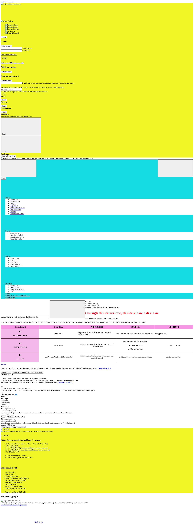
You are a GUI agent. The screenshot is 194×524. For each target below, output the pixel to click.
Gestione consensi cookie (14, 486)
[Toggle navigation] (18, 168)
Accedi (4, 37)
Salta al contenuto (7, 2)
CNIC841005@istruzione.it (29, 448)
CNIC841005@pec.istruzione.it (30, 450)
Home (87, 301)
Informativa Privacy (12, 476)
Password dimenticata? (9, 55)
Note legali (9, 474)
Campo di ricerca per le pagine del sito (14, 317)
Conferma (12, 156)
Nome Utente (27, 48)
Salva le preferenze (18, 427)
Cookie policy (10, 472)
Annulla (4, 156)
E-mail (24, 83)
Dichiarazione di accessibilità (15, 480)
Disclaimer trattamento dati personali (14, 505)
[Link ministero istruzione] (11, 4)
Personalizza (6, 372)
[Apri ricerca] (175, 168)
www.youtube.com (8, 395)
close (3, 178)
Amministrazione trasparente (15, 488)
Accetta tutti (35, 372)
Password (25, 51)
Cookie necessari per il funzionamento (14, 388)
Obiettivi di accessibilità (13, 482)
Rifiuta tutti (19, 372)
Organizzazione (90, 303)
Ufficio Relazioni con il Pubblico (17, 478)
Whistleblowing (11, 484)
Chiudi (4, 100)
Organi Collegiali (91, 305)
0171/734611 (13, 446)
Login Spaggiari (58, 87)
